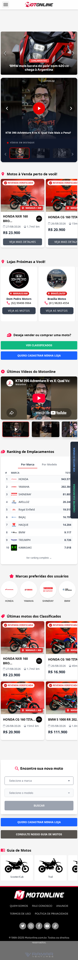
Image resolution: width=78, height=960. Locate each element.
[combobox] (39, 781)
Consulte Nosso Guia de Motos (39, 834)
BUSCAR (39, 805)
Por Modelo (49, 464)
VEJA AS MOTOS (19, 310)
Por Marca (27, 464)
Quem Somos (19, 906)
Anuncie (62, 906)
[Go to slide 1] (61, 36)
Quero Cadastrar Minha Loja (39, 355)
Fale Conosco (42, 906)
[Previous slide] (5, 53)
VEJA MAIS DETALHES (22, 242)
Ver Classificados (39, 345)
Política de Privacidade (51, 913)
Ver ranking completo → (39, 557)
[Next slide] (73, 53)
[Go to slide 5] (73, 36)
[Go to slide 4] (70, 36)
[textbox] (22, 781)
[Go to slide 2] (64, 36)
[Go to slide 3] (67, 36)
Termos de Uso (20, 913)
